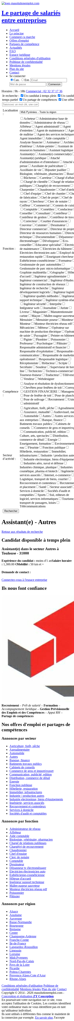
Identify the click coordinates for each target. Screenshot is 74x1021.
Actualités (15, 47)
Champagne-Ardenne (22, 936)
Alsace (13, 911)
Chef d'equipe (32, 193)
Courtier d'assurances (54, 221)
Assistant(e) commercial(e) (54, 154)
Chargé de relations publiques (27, 843)
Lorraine (14, 954)
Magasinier (40, 312)
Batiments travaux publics (25, 763)
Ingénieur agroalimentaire (50, 276)
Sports (42, 495)
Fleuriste (33, 447)
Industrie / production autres (26, 795)
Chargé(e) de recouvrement (53, 185)
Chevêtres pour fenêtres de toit (43, 387)
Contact (14, 72)
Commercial (41, 205)
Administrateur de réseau (49, 122)
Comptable (30, 209)
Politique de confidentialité (26, 61)
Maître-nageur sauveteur (24, 885)
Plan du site (16, 69)
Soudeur (41, 367)
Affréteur (15, 832)
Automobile (31, 416)
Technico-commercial (59, 371)
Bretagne (15, 929)
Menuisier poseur (47, 319)
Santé (42, 487)
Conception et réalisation (28, 996)
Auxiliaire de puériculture (47, 166)
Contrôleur (60, 213)
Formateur (65, 260)
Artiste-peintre (45, 146)
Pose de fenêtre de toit (37, 395)
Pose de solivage (34, 399)
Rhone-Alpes (17, 979)
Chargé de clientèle (36, 181)
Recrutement (56, 399)
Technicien (35, 371)
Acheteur (29, 118)
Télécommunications (33, 506)
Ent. (27, 80)
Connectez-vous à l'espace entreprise (24, 579)
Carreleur (46, 177)
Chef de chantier (55, 193)
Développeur (51, 241)
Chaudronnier (46, 189)
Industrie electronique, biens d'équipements (36, 799)
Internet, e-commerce (57, 475)
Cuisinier (41, 225)
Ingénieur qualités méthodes (41, 296)
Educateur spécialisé (48, 244)
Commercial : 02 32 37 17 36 (44, 91)
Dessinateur (58, 225)
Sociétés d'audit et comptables (28, 813)
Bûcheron (30, 177)
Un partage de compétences (40, 99)
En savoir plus (44, 1017)
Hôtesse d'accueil (20, 878)
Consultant (43, 213)
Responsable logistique (53, 359)
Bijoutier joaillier (55, 170)
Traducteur (52, 375)
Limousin (15, 950)
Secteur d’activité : (9, 457)
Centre (13, 932)
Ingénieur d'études (62, 280)
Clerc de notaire (57, 201)
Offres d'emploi (19, 40)
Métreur (43, 327)
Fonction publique (54, 447)
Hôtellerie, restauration (23, 788)
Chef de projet (49, 197)
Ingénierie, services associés (26, 802)
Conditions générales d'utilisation (30, 58)
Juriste (64, 308)
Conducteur (65, 209)
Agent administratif (47, 126)
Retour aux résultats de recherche (22, 531)
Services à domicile (21, 810)
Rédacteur (48, 363)
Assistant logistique (61, 150)
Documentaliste (45, 237)
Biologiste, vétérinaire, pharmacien (31, 839)
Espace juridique (19, 54)
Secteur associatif (61, 487)
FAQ (12, 51)
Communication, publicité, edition (45, 431)
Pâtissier (62, 343)
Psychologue (45, 343)
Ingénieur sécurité (35, 304)
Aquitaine (15, 915)
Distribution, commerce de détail (29, 778)
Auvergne (15, 918)
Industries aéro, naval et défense (43, 463)
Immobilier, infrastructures (25, 792)
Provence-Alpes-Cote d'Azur (27, 975)
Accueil (14, 30)
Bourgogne (16, 925)
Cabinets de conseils (22, 767)
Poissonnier (58, 339)
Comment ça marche (22, 37)
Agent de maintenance (50, 130)
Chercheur (37, 201)
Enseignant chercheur (60, 256)
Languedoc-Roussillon (23, 947)
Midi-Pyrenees (18, 957)
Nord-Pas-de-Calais (21, 961)
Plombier (41, 339)
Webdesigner (46, 379)
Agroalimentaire (19, 749)
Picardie (14, 968)
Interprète (56, 304)
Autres (46, 416)
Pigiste (28, 339)
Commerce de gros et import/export (31, 771)
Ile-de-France (17, 943)
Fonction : (9, 248)
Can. (17, 80)
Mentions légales (19, 65)
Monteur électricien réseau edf (53, 323)
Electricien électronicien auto (27, 871)
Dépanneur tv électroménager (27, 868)
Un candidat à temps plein (40, 95)
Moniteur (67, 319)
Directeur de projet (62, 229)
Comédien (47, 209)
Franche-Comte (19, 940)
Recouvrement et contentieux (27, 806)
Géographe (57, 272)
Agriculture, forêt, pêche (39, 408)
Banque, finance (52, 420)
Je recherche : (10, 95)
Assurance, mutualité (37, 412)
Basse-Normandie (20, 922)
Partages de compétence (24, 44)
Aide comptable (55, 138)
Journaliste (49, 308)
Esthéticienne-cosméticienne (27, 875)
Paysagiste (40, 335)
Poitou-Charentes (20, 971)
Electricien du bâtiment (57, 248)
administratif (31, 403)
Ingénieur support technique (26, 882)
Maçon (36, 315)
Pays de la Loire (19, 964)
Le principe (16, 33)
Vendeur (29, 379)
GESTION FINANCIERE (40, 391)
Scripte (63, 363)
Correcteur (30, 221)
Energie (52, 439)
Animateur (53, 142)
